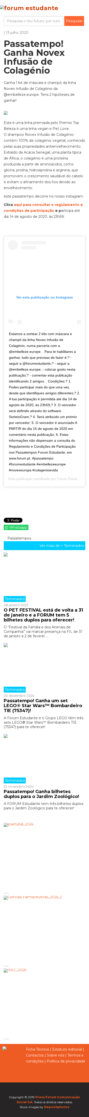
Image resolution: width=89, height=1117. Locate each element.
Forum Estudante (70, 479)
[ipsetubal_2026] (44, 857)
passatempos (18, 538)
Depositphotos (56, 1107)
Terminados (74, 545)
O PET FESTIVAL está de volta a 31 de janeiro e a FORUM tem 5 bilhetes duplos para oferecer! (43, 615)
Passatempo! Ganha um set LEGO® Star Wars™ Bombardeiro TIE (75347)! (43, 705)
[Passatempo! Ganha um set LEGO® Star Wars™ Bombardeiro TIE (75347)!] (44, 668)
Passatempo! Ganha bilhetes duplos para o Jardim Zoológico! (41, 794)
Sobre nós (55, 1055)
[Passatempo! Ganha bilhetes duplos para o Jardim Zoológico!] (44, 758)
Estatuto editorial (67, 1049)
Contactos (35, 1055)
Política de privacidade (66, 1061)
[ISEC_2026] (44, 1003)
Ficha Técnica (37, 1049)
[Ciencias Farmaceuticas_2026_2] (44, 930)
